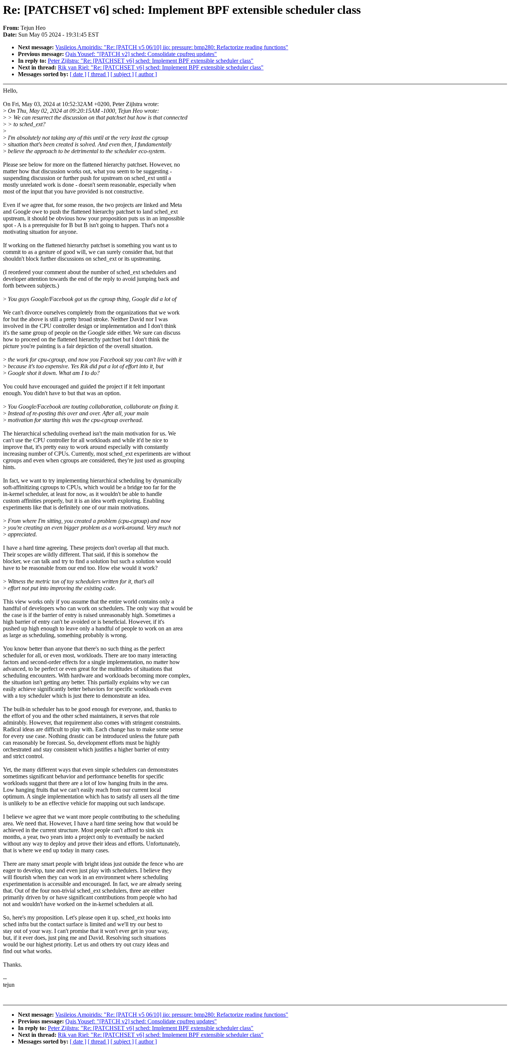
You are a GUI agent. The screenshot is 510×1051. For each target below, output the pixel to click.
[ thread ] (98, 74)
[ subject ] (122, 74)
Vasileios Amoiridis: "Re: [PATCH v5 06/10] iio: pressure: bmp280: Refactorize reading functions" (171, 47)
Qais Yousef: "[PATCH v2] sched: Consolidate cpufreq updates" (141, 54)
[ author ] (146, 74)
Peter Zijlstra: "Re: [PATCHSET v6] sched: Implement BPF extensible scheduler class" (151, 61)
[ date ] (78, 74)
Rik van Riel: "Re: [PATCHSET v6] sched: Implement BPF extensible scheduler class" (161, 67)
